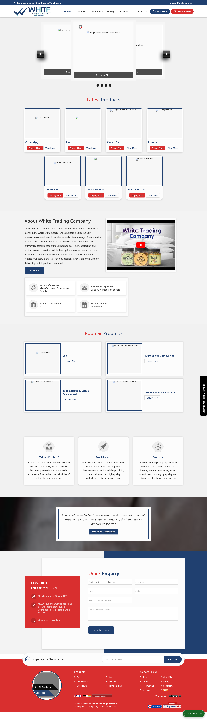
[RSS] (165, 690)
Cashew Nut (103, 75)
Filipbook (125, 11)
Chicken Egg (38, 69)
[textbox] (110, 582)
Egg (65, 355)
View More (50, 148)
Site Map (146, 690)
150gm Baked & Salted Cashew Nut (76, 392)
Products (96, 11)
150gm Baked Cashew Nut (159, 392)
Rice (135, 72)
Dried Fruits (52, 189)
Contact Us (141, 11)
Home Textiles (115, 685)
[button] (182, 3)
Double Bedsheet (96, 189)
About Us (81, 11)
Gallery (110, 11)
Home (67, 11)
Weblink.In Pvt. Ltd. (107, 706)
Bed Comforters (136, 189)
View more (34, 270)
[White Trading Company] (32, 11)
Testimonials (148, 685)
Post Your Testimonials (103, 531)
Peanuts (71, 72)
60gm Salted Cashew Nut (159, 355)
